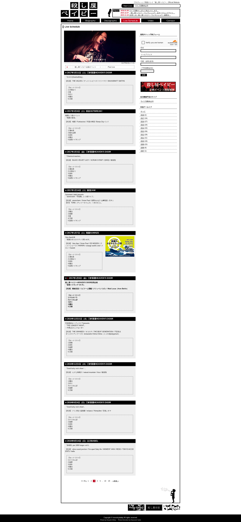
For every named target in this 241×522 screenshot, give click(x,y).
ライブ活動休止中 (141, 6)
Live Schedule (130, 20)
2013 (142, 131)
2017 (142, 118)
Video (150, 20)
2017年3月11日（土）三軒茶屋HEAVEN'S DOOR (89, 73)
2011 (142, 138)
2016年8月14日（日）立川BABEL (82, 441)
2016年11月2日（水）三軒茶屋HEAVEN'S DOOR (89, 364)
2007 (142, 151)
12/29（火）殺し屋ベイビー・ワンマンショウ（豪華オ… (150, 15)
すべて (143, 111)
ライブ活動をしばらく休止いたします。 (144, 11)
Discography (110, 20)
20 (109, 481)
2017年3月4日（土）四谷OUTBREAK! (84, 111)
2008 (142, 148)
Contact (170, 20)
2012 (142, 135)
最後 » (116, 481)
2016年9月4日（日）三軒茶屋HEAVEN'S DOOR (89, 402)
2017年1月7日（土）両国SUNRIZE (83, 233)
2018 (142, 115)
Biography (90, 20)
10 (105, 481)
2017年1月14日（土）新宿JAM (81, 190)
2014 (142, 128)
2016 (142, 121)
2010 (142, 141)
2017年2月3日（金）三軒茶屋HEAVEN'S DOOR (89, 152)
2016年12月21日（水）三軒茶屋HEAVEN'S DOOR (90, 319)
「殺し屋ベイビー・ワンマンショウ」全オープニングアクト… (152, 13)
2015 (142, 125)
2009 (142, 144)
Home (70, 20)
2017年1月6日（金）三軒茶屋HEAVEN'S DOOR (91, 278)
